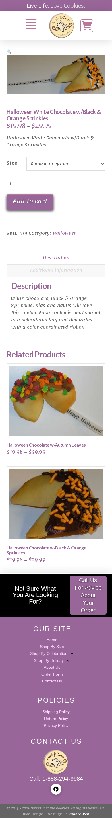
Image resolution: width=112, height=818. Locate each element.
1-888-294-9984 (62, 779)
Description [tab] (56, 258)
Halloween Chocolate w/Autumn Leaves (46, 444)
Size (12, 163)
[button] (31, 25)
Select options (58, 428)
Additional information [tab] (56, 270)
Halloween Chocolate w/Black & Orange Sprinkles (46, 550)
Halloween (65, 233)
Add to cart (30, 201)
